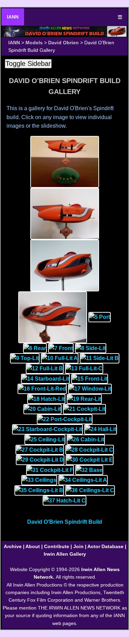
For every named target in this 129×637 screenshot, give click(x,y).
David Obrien (63, 42)
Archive (13, 546)
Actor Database (105, 546)
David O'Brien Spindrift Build (64, 522)
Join (78, 546)
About (32, 546)
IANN (13, 17)
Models (34, 42)
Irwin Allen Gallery (65, 554)
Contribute (56, 546)
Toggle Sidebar (28, 63)
